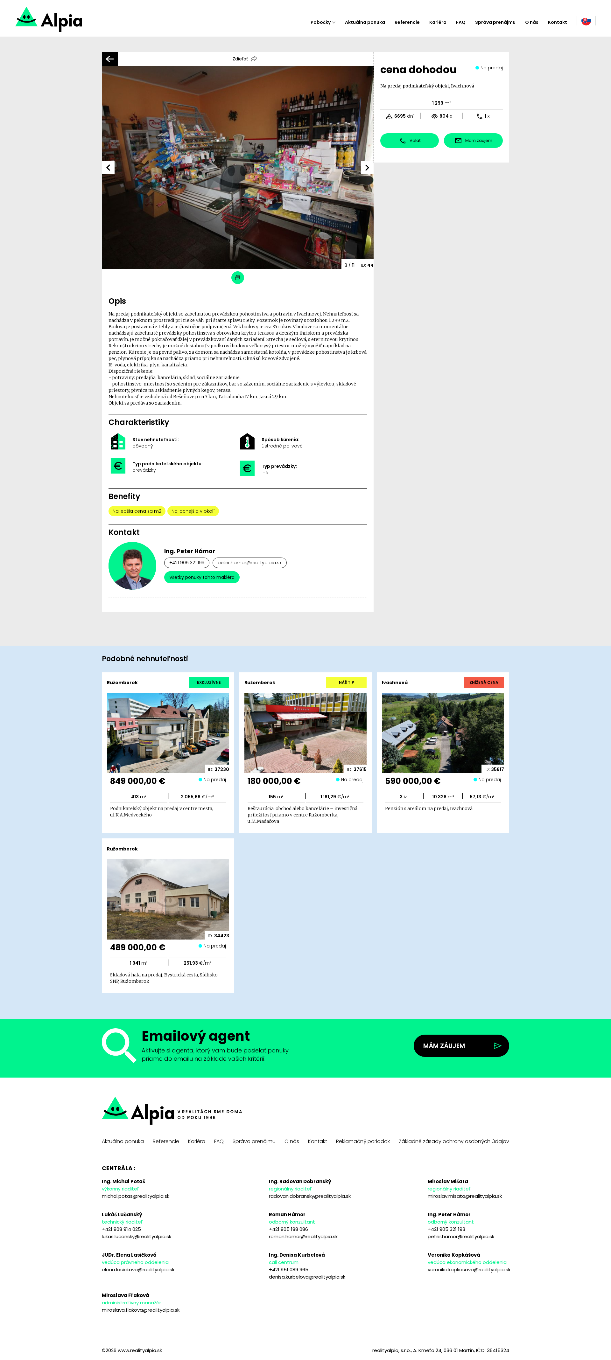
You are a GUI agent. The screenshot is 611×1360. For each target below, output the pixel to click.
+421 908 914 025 (121, 1229)
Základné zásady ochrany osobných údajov (454, 1141)
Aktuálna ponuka (365, 22)
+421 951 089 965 (288, 1269)
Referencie (407, 22)
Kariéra (437, 22)
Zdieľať (240, 59)
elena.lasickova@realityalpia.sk (138, 1269)
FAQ (461, 22)
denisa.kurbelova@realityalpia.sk (307, 1276)
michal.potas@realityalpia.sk (135, 1196)
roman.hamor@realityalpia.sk (303, 1236)
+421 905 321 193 (186, 562)
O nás (531, 22)
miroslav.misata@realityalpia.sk (465, 1196)
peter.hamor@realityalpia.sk (250, 562)
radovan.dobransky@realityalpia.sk (310, 1196)
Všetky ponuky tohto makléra (202, 577)
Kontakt (557, 22)
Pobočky (321, 22)
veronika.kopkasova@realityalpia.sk (469, 1269)
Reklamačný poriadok (363, 1141)
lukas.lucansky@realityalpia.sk (136, 1236)
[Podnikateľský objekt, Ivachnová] (71, 22)
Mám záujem (444, 1045)
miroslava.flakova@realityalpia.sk (140, 1310)
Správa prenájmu (495, 22)
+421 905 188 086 (288, 1229)
